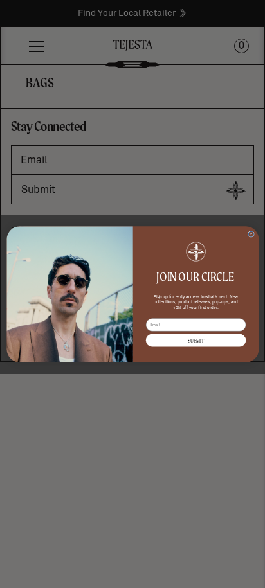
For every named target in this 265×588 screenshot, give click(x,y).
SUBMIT (195, 340)
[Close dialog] (250, 233)
